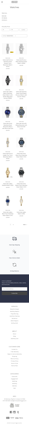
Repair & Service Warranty (15, 354)
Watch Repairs (14, 320)
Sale (14, 388)
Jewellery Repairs (14, 311)
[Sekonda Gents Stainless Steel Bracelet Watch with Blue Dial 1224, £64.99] (7, 112)
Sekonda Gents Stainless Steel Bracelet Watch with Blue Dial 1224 (7, 126)
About (14, 334)
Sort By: (4, 35)
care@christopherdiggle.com (18, 400)
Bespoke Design (14, 309)
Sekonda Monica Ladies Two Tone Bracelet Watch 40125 (8, 156)
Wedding (14, 381)
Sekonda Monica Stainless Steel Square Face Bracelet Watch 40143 (8, 63)
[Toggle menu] (2, 2)
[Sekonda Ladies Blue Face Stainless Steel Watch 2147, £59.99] (7, 201)
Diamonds (14, 376)
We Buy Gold (14, 323)
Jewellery (14, 383)
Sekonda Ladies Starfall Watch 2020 (7, 184)
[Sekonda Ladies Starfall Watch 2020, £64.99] (7, 172)
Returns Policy (14, 358)
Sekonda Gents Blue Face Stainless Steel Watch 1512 (21, 155)
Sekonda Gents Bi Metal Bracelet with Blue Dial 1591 (21, 125)
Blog (14, 336)
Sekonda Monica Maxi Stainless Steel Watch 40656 (21, 61)
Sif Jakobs (4, 18)
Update (23, 29)
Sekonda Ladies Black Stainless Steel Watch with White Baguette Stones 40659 (8, 95)
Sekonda (4, 16)
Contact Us (14, 349)
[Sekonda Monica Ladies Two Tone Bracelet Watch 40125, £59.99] (7, 142)
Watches (14, 386)
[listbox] (11, 36)
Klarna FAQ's (14, 365)
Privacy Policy (14, 361)
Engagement (14, 379)
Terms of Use (14, 363)
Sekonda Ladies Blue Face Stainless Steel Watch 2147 (7, 213)
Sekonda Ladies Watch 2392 (21, 213)
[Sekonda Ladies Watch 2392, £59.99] (21, 201)
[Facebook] (11, 412)
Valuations (14, 318)
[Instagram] (14, 412)
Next (24, 224)
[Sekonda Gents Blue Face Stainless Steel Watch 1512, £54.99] (21, 142)
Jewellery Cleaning (14, 316)
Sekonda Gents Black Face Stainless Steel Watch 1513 (21, 185)
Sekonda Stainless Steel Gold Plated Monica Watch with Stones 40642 (21, 94)
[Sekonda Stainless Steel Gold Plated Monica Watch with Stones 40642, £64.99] (21, 80)
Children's (4, 20)
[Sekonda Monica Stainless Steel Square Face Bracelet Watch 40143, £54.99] (7, 48)
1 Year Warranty (15, 351)
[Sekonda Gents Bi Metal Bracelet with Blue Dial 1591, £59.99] (21, 112)
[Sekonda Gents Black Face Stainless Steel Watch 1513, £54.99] (21, 172)
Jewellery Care (14, 338)
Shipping (14, 356)
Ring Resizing (14, 313)
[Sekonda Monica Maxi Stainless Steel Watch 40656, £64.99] (21, 48)
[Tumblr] (18, 412)
